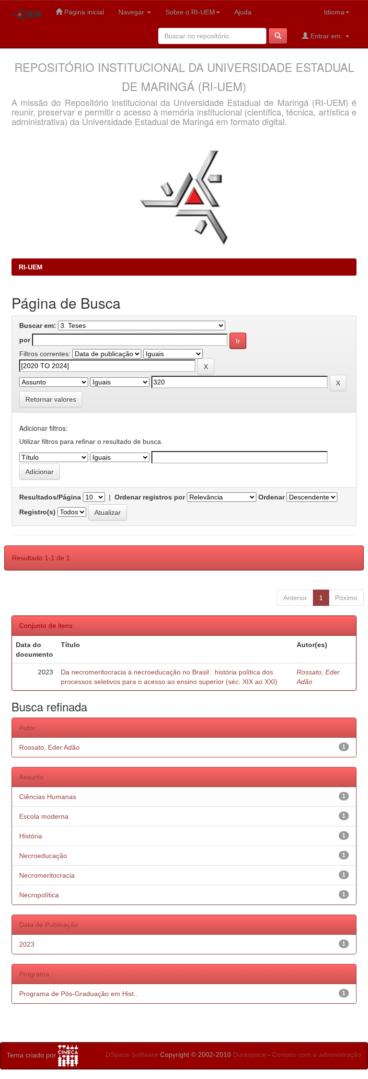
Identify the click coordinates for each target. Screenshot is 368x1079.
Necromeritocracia (47, 875)
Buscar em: (37, 325)
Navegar (132, 12)
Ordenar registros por (150, 497)
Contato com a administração (316, 1054)
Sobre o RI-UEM (190, 12)
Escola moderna (44, 816)
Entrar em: (327, 36)
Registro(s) (37, 512)
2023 (26, 944)
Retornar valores (50, 399)
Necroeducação (43, 855)
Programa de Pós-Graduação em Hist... (79, 994)
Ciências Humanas (47, 797)
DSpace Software (131, 1054)
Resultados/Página (50, 497)
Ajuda (243, 12)
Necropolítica (39, 895)
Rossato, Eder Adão (49, 747)
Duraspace (249, 1054)
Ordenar (271, 497)
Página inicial (83, 12)
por (24, 340)
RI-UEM (31, 267)
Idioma (334, 12)
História (30, 836)
